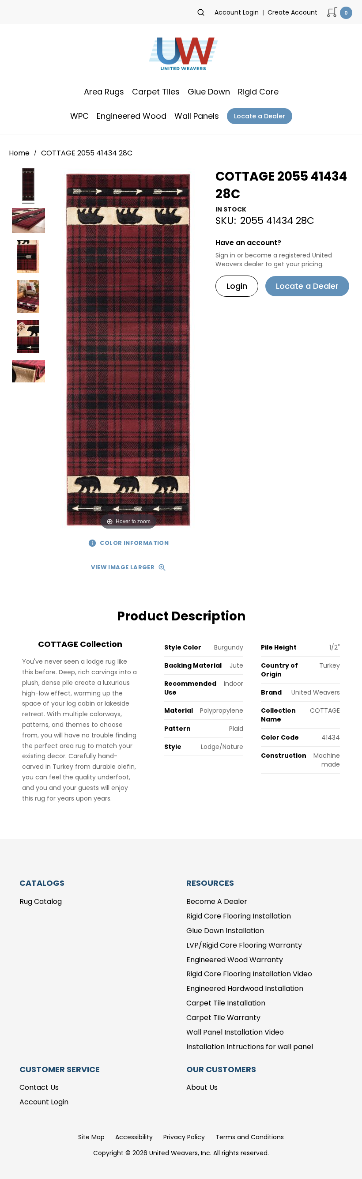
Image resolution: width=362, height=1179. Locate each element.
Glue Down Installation (225, 931)
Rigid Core (258, 91)
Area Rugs (104, 91)
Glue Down (209, 91)
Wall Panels (196, 115)
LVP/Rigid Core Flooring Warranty (244, 945)
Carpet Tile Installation (225, 1003)
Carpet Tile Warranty (223, 1018)
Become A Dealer (216, 901)
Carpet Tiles (156, 91)
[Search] (201, 12)
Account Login (237, 12)
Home (20, 153)
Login (236, 285)
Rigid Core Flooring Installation (238, 916)
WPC (79, 115)
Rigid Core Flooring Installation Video (249, 974)
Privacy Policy (184, 1137)
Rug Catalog (40, 901)
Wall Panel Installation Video (235, 1032)
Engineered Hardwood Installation (244, 988)
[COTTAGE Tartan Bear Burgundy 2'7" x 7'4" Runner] (28, 186)
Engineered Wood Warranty (234, 960)
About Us (202, 1087)
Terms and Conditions (249, 1137)
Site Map (91, 1137)
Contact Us (39, 1087)
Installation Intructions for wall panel (249, 1047)
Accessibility (134, 1137)
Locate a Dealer (259, 116)
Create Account (292, 12)
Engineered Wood (131, 115)
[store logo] (181, 57)
